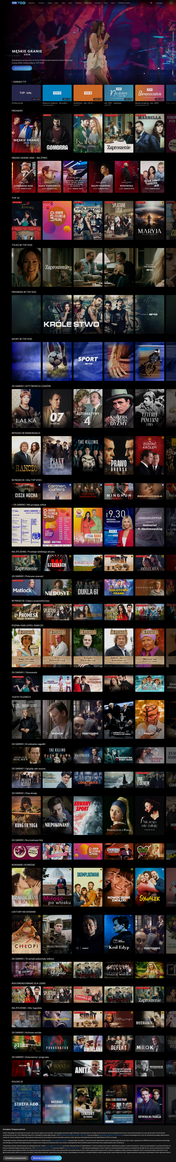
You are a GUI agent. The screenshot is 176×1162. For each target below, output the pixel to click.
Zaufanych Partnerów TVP (73, 1148)
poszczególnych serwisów (59, 1140)
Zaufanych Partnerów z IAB (44, 1148)
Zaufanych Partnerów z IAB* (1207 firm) (74, 1135)
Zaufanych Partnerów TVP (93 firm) (110, 1135)
